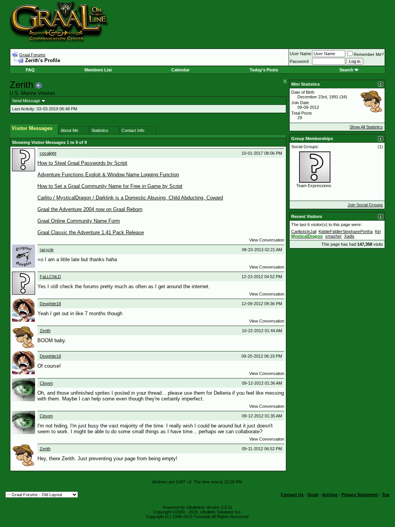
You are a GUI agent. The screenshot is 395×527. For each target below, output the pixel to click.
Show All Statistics (366, 127)
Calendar (180, 70)
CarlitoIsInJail (303, 231)
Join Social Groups (365, 205)
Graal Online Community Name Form (78, 221)
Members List (98, 70)
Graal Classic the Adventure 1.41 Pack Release (90, 232)
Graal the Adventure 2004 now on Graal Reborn (89, 209)
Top (386, 494)
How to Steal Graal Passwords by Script (82, 163)
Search (346, 70)
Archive (330, 494)
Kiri (378, 231)
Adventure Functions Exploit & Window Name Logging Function (108, 174)
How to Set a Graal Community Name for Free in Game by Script (109, 186)
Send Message (26, 100)
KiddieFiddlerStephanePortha (346, 231)
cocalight (48, 153)
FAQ (30, 70)
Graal (312, 494)
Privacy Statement (359, 494)
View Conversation (266, 240)
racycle (47, 249)
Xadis (349, 236)
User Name (300, 53)
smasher (333, 236)
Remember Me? (369, 54)
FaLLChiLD (50, 276)
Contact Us (292, 494)
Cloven (46, 383)
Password (299, 61)
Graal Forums (32, 54)
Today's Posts (264, 70)
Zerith (45, 330)
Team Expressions (313, 185)
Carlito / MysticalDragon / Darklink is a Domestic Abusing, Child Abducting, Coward (130, 198)
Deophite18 (50, 303)
